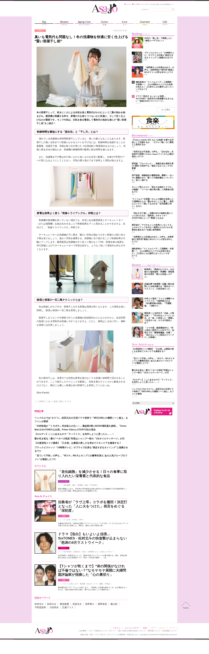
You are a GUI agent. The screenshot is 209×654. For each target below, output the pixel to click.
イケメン (64, 548)
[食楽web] (153, 128)
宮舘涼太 (77, 604)
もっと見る (165, 110)
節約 (61, 401)
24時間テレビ (93, 552)
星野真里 (102, 604)
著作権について (154, 631)
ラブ (153, 628)
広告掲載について (169, 631)
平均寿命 (93, 485)
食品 (86, 485)
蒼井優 (82, 584)
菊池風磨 (64, 604)
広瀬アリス (68, 607)
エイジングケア (64, 481)
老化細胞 (66, 485)
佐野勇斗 (89, 604)
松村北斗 (77, 552)
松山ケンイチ (92, 584)
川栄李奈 (54, 607)
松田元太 (51, 604)
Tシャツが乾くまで (70, 584)
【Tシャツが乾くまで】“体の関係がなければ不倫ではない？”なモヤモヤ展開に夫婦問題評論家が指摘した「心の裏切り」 (92, 570)
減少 (74, 485)
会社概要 (82, 631)
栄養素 (80, 485)
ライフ (172, 628)
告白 (84, 552)
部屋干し (43, 401)
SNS (81, 520)
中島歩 (107, 584)
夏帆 (101, 584)
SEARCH (145, 9)
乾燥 (55, 401)
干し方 (67, 401)
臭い (50, 401)
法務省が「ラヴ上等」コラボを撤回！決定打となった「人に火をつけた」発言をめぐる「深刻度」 (92, 506)
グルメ (162, 628)
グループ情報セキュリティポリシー (102, 631)
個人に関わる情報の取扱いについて (132, 631)
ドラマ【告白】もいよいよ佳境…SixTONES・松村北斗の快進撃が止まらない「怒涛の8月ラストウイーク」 (92, 538)
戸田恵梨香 (40, 607)
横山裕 (113, 604)
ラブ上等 (66, 520)
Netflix (74, 520)
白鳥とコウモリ (106, 552)
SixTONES (67, 552)
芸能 (63, 516)
